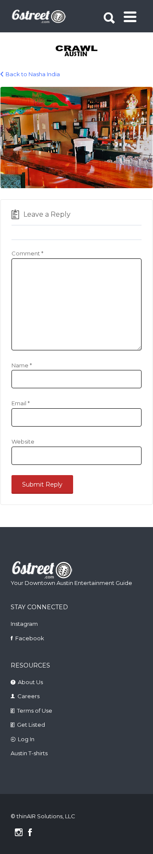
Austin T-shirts (29, 753)
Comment (27, 253)
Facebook (29, 638)
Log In (26, 739)
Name (21, 365)
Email (20, 403)
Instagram (24, 623)
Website (22, 441)
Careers (28, 696)
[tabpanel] (77, 51)
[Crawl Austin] (77, 51)
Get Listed (31, 724)
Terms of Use (34, 710)
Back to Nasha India (33, 74)
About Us (30, 682)
